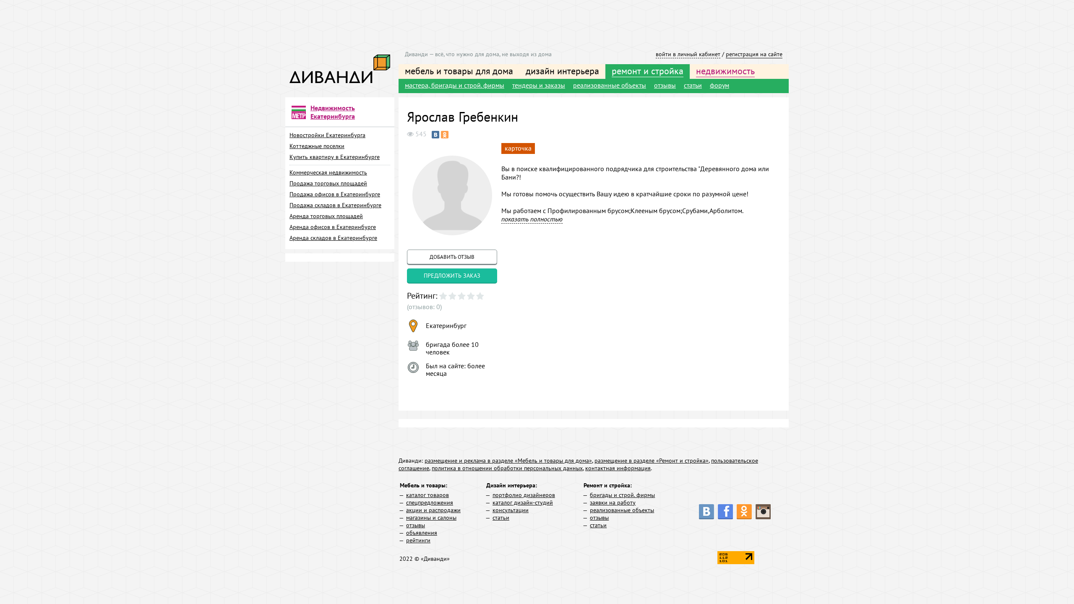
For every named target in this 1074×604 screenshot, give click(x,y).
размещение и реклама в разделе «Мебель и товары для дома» (508, 460)
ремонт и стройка (647, 71)
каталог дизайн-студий (523, 502)
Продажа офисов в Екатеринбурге (334, 194)
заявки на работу (613, 502)
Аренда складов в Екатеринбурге (333, 238)
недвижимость (725, 71)
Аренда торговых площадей (326, 216)
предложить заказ (452, 275)
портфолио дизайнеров (524, 495)
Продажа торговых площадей (328, 183)
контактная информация (618, 468)
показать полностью (532, 219)
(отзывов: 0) (424, 306)
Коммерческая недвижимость (328, 172)
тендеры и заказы (538, 85)
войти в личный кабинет (688, 54)
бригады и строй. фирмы (622, 495)
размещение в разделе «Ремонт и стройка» (651, 460)
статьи (693, 85)
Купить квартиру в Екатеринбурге (334, 157)
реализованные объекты (609, 85)
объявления (421, 532)
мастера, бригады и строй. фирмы (454, 85)
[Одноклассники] (444, 134)
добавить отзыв (452, 256)
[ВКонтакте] (435, 134)
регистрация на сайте (754, 54)
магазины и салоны (431, 517)
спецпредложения (429, 502)
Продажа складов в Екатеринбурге (335, 205)
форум (719, 85)
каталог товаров (427, 495)
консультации (511, 510)
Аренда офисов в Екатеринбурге (332, 227)
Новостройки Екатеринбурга (327, 135)
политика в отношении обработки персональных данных (507, 468)
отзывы (665, 85)
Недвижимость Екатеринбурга (332, 112)
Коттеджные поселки (316, 146)
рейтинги (418, 540)
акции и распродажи (433, 510)
